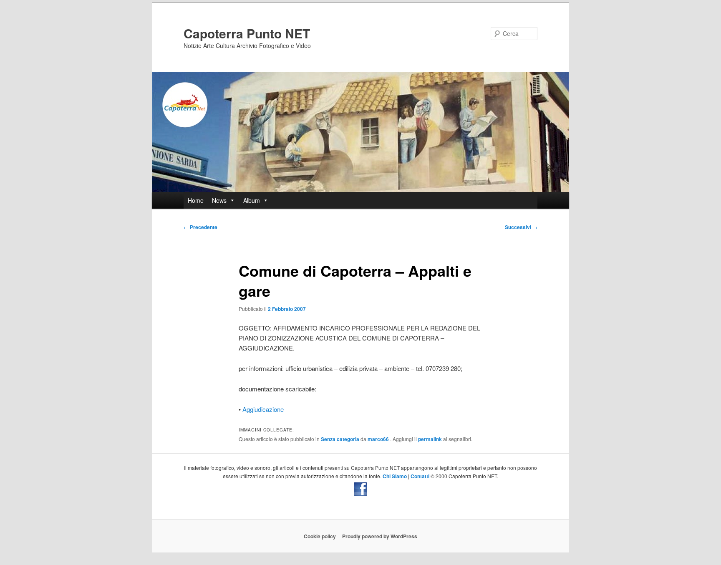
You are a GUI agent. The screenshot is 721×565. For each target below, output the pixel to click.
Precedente (200, 227)
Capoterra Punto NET (247, 33)
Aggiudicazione (263, 409)
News (219, 200)
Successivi (521, 227)
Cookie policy (320, 536)
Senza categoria (340, 439)
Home (196, 200)
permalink (430, 439)
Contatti (420, 476)
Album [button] (251, 200)
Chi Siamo (395, 476)
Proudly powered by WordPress (379, 536)
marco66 (379, 439)
